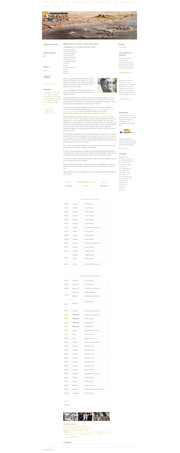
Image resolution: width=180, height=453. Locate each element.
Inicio (45, 2)
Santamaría (71, 113)
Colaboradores (49, 109)
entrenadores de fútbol (99, 432)
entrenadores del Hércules (86, 434)
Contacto (67, 6)
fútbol (45, 96)
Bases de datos (128, 2)
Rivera (77, 113)
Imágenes (88, 2)
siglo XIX (52, 102)
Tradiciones (77, 2)
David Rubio (75, 47)
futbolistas (87, 432)
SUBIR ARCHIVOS (125, 99)
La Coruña (78, 432)
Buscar (45, 70)
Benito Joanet (106, 99)
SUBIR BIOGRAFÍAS (125, 72)
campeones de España (70, 434)
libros (44, 100)
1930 (71, 432)
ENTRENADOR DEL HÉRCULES (86, 182)
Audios (108, 2)
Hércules (111, 432)
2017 (44, 92)
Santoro (76, 118)
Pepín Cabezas (84, 118)
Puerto (45, 102)
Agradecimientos (49, 111)
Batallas (46, 6)
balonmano (53, 92)
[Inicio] (89, 25)
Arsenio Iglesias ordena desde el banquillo (75, 426)
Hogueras (46, 98)
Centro (53, 94)
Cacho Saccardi (106, 136)
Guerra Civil (53, 96)
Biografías (54, 2)
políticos (52, 100)
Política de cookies (50, 113)
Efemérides (56, 6)
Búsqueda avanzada (49, 84)
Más (44, 104)
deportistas (99, 434)
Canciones (98, 2)
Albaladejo (95, 113)
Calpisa (45, 94)
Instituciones (66, 2)
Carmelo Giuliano (95, 117)
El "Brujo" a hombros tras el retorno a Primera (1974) (77, 428)
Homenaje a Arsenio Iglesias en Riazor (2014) (75, 430)
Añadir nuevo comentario (72, 437)
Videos (116, 2)
